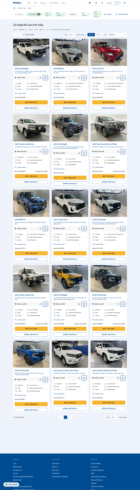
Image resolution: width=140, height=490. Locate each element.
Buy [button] (28, 3)
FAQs (92, 473)
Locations (94, 467)
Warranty (55, 470)
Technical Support (97, 470)
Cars (14, 463)
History (93, 483)
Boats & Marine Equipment (22, 486)
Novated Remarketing (60, 477)
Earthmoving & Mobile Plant (23, 477)
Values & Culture (96, 480)
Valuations (56, 473)
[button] (90, 3)
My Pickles (55, 463)
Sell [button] (35, 3)
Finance (54, 467)
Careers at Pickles (97, 486)
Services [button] (42, 3)
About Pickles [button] (53, 3)
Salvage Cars (17, 470)
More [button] (62, 3)
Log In (117, 3)
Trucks (15, 473)
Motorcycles (17, 467)
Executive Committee (98, 477)
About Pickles (96, 463)
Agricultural (17, 480)
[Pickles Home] (14, 8)
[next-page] (70, 417)
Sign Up (109, 3)
